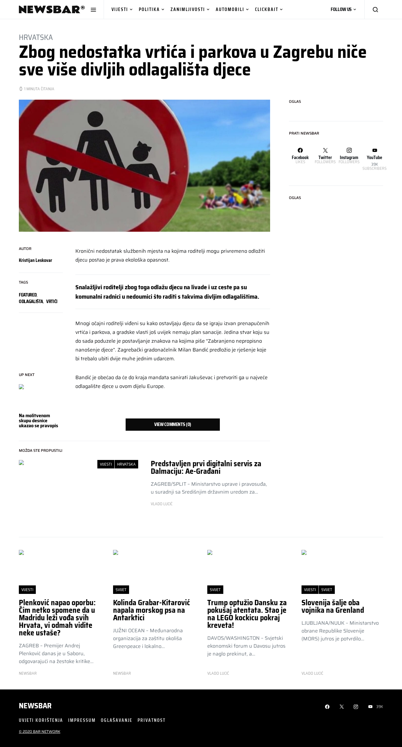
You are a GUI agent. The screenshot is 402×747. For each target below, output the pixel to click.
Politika (149, 9)
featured (27, 294)
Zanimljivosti (188, 9)
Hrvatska (36, 37)
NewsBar (28, 673)
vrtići (51, 301)
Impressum (82, 720)
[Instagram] (356, 706)
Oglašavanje (117, 720)
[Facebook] (327, 706)
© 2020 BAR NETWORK (39, 731)
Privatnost (152, 720)
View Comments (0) (172, 424)
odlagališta (31, 301)
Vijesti (119, 9)
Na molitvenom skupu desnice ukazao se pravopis (38, 420)
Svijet (121, 589)
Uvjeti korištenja (41, 720)
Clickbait (266, 9)
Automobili (230, 9)
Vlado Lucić (161, 504)
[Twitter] (341, 706)
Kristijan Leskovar (35, 260)
